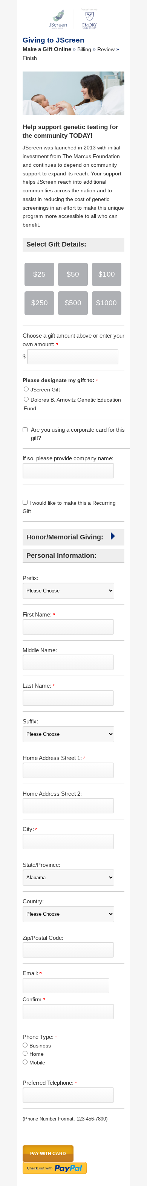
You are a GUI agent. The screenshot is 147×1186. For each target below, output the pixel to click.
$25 (39, 274)
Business (40, 1046)
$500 (73, 303)
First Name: (38, 614)
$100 (106, 274)
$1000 (106, 303)
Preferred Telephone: (49, 1082)
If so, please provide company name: (68, 458)
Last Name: (38, 685)
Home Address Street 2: (52, 793)
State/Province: (41, 865)
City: (29, 829)
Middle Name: (40, 650)
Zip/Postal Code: (43, 938)
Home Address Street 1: (53, 758)
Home (36, 1054)
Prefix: (30, 578)
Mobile (37, 1063)
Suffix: (30, 721)
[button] (113, 538)
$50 (73, 274)
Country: (33, 901)
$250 (39, 303)
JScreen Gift (45, 390)
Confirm (33, 999)
